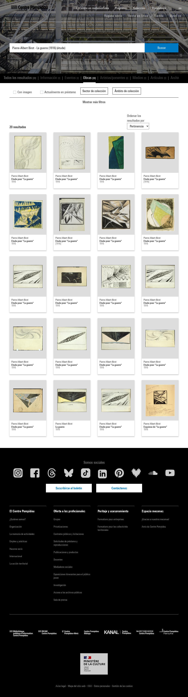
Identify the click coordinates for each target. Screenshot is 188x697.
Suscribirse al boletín (69, 488)
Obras (89, 77)
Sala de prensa (60, 599)
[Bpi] (24, 635)
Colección (139, 8)
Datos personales (102, 686)
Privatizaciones (61, 526)
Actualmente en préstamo (60, 92)
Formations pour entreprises (111, 519)
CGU (90, 686)
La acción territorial (19, 563)
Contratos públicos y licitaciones (69, 533)
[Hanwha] (169, 635)
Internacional (16, 556)
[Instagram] (18, 473)
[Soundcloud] (153, 473)
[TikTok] (85, 473)
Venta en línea (138, 16)
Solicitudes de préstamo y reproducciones (65, 543)
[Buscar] (173, 6)
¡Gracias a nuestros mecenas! (155, 519)
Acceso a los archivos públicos (68, 592)
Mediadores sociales (63, 566)
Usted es (175, 16)
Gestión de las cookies (122, 686)
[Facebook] (34, 473)
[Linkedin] (102, 473)
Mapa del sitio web (77, 686)
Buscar (162, 48)
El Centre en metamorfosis (94, 8)
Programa (121, 8)
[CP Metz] (73, 635)
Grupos (57, 519)
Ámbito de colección (127, 91)
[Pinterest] (119, 473)
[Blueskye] (68, 473)
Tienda (160, 16)
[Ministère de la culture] (94, 664)
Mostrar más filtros (94, 102)
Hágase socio (114, 16)
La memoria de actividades (22, 533)
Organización (16, 526)
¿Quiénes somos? (18, 519)
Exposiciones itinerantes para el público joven (72, 576)
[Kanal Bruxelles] (120, 635)
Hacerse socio (16, 548)
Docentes (58, 559)
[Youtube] (170, 473)
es (180, 8)
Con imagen (24, 92)
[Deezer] (136, 473)
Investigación (60, 585)
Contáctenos (119, 488)
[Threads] (51, 473)
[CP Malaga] (94, 635)
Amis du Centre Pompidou (154, 526)
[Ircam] (50, 635)
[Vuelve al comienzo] (179, 688)
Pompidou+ (159, 8)
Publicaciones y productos (66, 552)
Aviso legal (61, 686)
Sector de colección (94, 91)
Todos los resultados (20, 77)
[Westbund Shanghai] (148, 635)
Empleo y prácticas (18, 541)
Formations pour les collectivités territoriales (113, 528)
